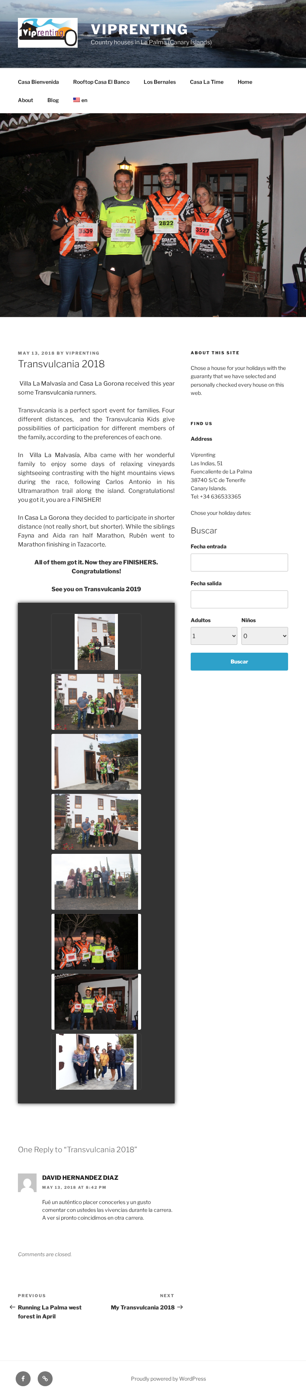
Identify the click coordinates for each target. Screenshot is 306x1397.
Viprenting (139, 29)
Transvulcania (54, 392)
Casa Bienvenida (38, 82)
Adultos (200, 620)
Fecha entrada (209, 546)
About (25, 100)
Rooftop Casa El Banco (101, 82)
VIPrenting (83, 353)
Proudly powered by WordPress (168, 1378)
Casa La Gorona (101, 383)
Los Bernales (160, 82)
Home (245, 82)
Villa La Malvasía (42, 383)
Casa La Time (207, 82)
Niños (248, 620)
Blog (53, 100)
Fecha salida (206, 583)
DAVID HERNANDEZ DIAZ (80, 1177)
